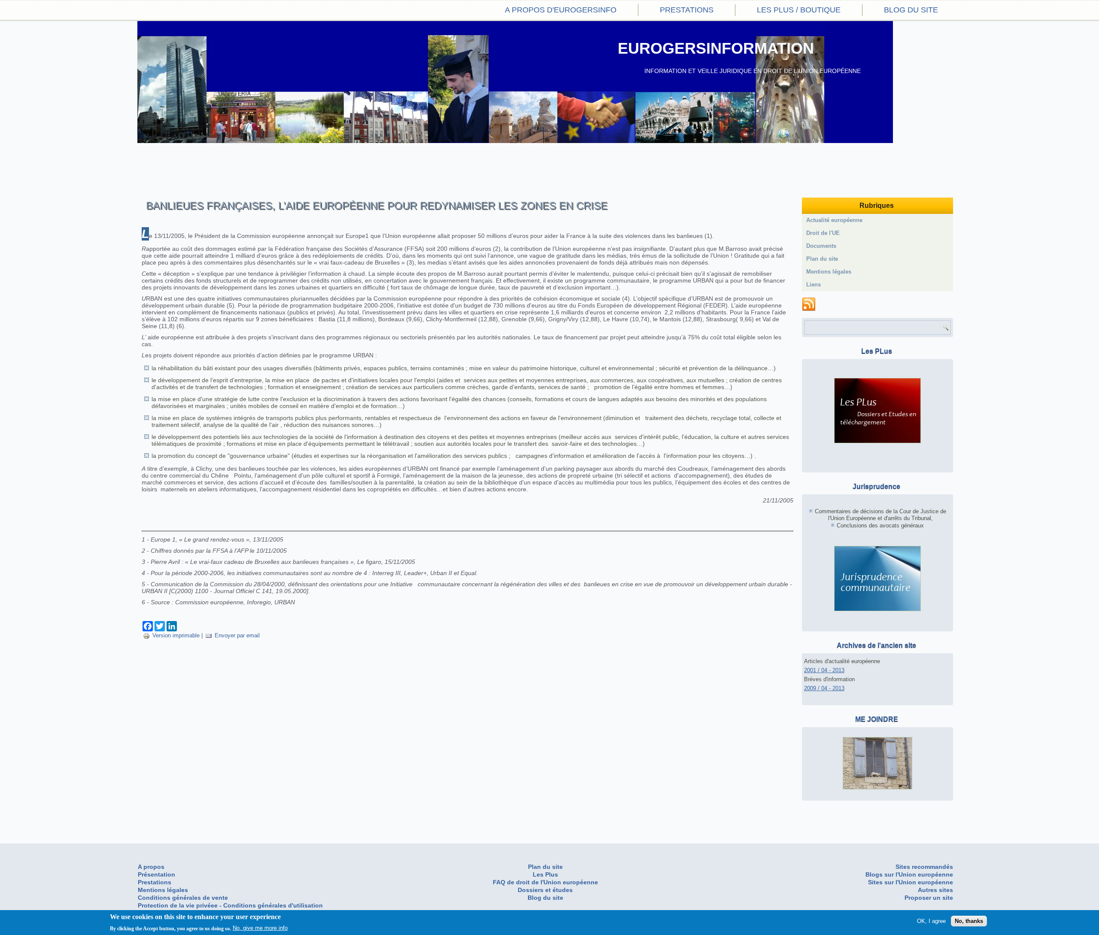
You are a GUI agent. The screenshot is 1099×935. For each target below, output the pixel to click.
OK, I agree (931, 921)
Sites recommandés (924, 866)
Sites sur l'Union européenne (910, 882)
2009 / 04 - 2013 (824, 688)
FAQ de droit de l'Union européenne (545, 882)
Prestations (686, 10)
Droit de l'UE (823, 233)
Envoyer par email (237, 635)
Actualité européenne (834, 220)
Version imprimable (176, 635)
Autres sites (935, 889)
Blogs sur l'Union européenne (909, 874)
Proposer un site (929, 897)
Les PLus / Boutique (799, 10)
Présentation (156, 874)
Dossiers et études (545, 889)
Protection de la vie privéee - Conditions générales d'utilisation (230, 905)
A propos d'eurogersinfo (560, 10)
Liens (813, 284)
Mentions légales (828, 271)
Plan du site (822, 259)
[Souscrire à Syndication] (809, 304)
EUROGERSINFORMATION (716, 48)
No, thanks (969, 921)
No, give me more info (260, 928)
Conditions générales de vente (183, 897)
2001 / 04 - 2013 (824, 670)
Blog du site (911, 10)
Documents (821, 246)
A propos (151, 866)
